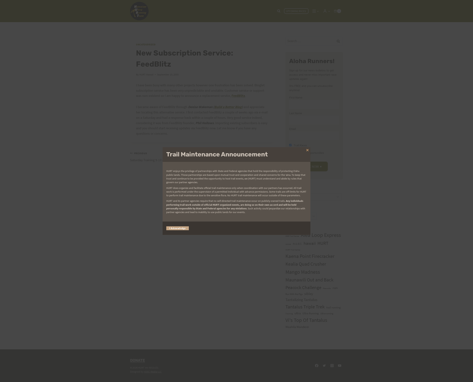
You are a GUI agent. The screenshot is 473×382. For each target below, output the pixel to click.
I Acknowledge (177, 228)
